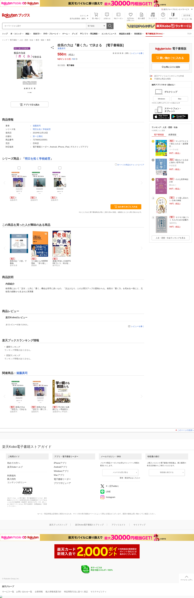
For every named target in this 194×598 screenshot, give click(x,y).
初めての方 (173, 18)
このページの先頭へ (185, 430)
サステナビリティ (99, 591)
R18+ (189, 34)
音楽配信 (138, 34)
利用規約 (11, 475)
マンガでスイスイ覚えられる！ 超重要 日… (178, 143)
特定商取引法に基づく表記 (76, 591)
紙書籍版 (172, 134)
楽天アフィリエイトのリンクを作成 (169, 76)
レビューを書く (137, 53)
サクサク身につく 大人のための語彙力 (179, 218)
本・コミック (16, 34)
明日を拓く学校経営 (42, 129)
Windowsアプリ (61, 471)
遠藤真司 (61, 48)
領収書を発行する (167, 472)
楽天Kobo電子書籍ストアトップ (89, 525)
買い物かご (96, 18)
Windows (161, 99)
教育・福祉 (40, 40)
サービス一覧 (187, 19)
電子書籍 (13, 40)
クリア (141, 165)
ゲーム (65, 34)
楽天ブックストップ (58, 525)
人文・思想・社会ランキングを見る (170, 238)
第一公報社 (38, 136)
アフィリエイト (119, 525)
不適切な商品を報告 (162, 79)
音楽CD (36, 34)
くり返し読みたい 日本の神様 (179, 199)
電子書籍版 (159, 134)
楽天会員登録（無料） (78, 18)
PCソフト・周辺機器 (89, 34)
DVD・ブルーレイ (50, 34)
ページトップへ (186, 580)
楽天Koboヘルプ (15, 467)
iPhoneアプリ (60, 463)
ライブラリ (152, 18)
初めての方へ (13, 463)
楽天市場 (186, 15)
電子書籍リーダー (62, 479)
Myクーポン (118, 18)
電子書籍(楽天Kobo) (154, 34)
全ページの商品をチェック (127, 165)
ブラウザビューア (62, 483)
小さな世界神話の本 (178, 180)
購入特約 (11, 479)
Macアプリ (59, 475)
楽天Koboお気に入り (130, 19)
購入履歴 (141, 18)
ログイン (83, 16)
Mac (179, 99)
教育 (48, 40)
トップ (5, 34)
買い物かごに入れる (172, 57)
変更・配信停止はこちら (129, 478)
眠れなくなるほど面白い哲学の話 (178, 161)
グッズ (74, 34)
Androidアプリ (60, 467)
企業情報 (39, 591)
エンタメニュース (109, 34)
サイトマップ (139, 525)
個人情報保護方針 (53, 591)
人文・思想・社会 (26, 40)
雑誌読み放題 (124, 34)
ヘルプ (163, 18)
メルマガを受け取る (120, 472)
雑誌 (27, 34)
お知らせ (107, 18)
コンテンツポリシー (16, 482)
